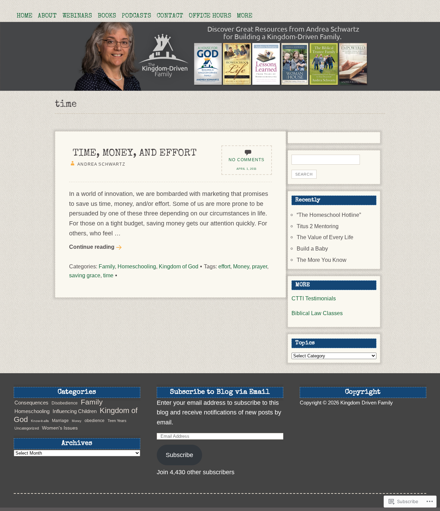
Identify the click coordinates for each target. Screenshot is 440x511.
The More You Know (321, 260)
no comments (246, 159)
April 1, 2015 (246, 168)
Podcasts (136, 16)
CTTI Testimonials (314, 298)
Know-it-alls (40, 421)
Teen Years (117, 421)
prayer (259, 266)
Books (107, 16)
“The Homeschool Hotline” (329, 215)
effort (224, 266)
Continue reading (91, 247)
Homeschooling (137, 266)
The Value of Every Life (325, 237)
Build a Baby (312, 248)
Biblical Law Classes (317, 313)
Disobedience (65, 403)
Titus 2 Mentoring (318, 226)
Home (24, 16)
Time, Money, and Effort (135, 153)
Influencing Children (75, 411)
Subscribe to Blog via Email (220, 392)
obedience (94, 420)
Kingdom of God (178, 266)
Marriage (60, 420)
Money (241, 266)
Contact (170, 16)
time (108, 275)
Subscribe (179, 455)
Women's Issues (60, 428)
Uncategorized (26, 428)
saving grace (84, 275)
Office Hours (210, 16)
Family (107, 266)
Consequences (31, 403)
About (47, 16)
